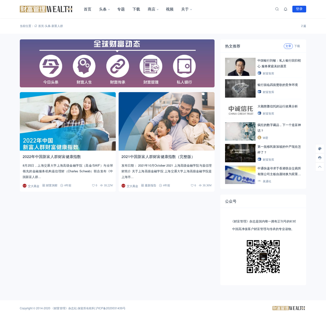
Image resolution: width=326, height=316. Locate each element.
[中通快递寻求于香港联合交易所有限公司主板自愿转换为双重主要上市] (240, 175)
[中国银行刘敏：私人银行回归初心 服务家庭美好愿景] (240, 67)
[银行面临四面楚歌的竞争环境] (240, 88)
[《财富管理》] (50, 9)
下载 (136, 9)
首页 (87, 9)
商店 (151, 9)
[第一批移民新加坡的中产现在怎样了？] (240, 153)
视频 (170, 9)
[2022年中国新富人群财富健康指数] (68, 121)
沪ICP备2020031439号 (110, 308)
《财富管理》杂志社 (64, 308)
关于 (185, 9)
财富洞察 (52, 185)
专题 (121, 9)
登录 (299, 9)
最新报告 (150, 185)
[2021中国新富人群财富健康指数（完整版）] (167, 121)
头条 (103, 9)
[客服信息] (319, 157)
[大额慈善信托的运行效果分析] (240, 110)
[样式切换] (319, 148)
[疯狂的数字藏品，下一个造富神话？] (240, 131)
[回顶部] (319, 167)
